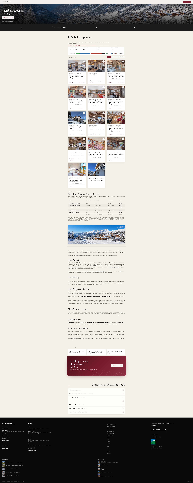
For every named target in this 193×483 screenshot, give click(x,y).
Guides (108, 446)
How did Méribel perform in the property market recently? (81, 393)
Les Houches (8, 428)
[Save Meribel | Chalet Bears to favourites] (103, 113)
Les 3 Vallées (79, 73)
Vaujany (14, 424)
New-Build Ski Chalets (110, 428)
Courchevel (29, 428)
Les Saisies (8, 431)
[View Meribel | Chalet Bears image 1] (96, 117)
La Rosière (4, 438)
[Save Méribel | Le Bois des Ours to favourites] (84, 139)
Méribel (90, 73)
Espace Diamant (5, 430)
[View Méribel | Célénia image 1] (96, 66)
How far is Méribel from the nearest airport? (78, 408)
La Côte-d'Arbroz (45, 432)
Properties (108, 441)
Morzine (33, 433)
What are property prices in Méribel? (76, 390)
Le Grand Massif (5, 448)
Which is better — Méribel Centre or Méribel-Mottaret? (80, 401)
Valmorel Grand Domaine (32, 450)
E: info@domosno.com (154, 434)
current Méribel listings (75, 338)
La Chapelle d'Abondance (38, 432)
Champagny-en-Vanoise (38, 440)
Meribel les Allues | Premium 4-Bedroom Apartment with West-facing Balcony (116, 154)
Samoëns (7, 449)
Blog (107, 444)
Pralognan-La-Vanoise (45, 428)
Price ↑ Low (115, 56)
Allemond (3, 424)
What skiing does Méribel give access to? (77, 397)
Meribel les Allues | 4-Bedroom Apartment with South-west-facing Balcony (96, 102)
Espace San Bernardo (5, 437)
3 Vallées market (84, 339)
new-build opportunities (72, 339)
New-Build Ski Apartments (111, 426)
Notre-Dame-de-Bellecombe (15, 431)
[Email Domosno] (158, 437)
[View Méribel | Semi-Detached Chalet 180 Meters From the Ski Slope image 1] (96, 169)
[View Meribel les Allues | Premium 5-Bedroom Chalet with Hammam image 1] (116, 66)
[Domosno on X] (152, 437)
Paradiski (29, 439)
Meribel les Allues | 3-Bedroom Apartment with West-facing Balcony (76, 76)
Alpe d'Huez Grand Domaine (7, 423)
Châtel (33, 432)
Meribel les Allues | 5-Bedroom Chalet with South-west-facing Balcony (115, 128)
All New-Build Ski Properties (111, 424)
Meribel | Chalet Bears (94, 127)
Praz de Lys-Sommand (38, 433)
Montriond (29, 433)
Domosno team (96, 338)
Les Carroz (4, 449)
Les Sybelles (30, 435)
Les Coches (30, 441)
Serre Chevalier (30, 443)
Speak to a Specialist (117, 365)
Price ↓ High (122, 56)
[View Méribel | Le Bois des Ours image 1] (77, 143)
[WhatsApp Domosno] (161, 437)
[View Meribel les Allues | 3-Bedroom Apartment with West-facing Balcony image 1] (77, 66)
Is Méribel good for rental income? (76, 404)
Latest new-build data (8, 17)
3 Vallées (29, 426)
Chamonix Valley (5, 426)
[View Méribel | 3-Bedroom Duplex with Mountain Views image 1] (77, 92)
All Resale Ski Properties (111, 431)
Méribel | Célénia (93, 75)
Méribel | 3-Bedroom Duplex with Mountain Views (76, 101)
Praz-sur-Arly (22, 431)
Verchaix (11, 449)
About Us (108, 448)
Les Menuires (37, 428)
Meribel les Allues (72, 73)
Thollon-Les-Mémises (31, 448)
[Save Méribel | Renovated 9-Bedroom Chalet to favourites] (84, 113)
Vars (3, 446)
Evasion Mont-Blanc (5, 440)
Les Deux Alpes (30, 424)
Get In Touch (186, 1)
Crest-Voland (4, 431)
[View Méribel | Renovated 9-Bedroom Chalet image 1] (77, 117)
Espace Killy (4, 433)
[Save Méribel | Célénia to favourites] (103, 61)
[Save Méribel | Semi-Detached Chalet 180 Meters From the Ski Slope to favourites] (103, 165)
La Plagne (44, 440)
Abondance (29, 432)
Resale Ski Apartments (110, 433)
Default (109, 56)
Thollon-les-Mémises (31, 447)
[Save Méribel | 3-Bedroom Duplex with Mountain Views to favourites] (84, 87)
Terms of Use (189, 481)
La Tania (33, 428)
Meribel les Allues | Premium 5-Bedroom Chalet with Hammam (116, 75)
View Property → (81, 82)
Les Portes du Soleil (31, 431)
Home (108, 439)
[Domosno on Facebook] (154, 437)
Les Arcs (47, 440)
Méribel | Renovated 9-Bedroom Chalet (77, 127)
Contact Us (108, 453)
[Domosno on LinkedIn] (156, 437)
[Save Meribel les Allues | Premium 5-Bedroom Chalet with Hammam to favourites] (123, 61)
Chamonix (3, 428)
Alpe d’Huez (7, 424)
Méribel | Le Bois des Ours (75, 153)
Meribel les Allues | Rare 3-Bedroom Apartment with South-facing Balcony (75, 180)
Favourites (108, 451)
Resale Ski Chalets (110, 435)
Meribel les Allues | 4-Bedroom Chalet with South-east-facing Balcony (115, 102)
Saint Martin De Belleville (31, 429)
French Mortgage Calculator (156, 429)
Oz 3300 (11, 424)
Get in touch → (153, 425)
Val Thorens (37, 429)
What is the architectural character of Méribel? (78, 412)
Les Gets (49, 432)
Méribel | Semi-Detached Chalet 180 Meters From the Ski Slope (96, 179)
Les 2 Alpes (30, 423)
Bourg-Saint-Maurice (31, 440)
